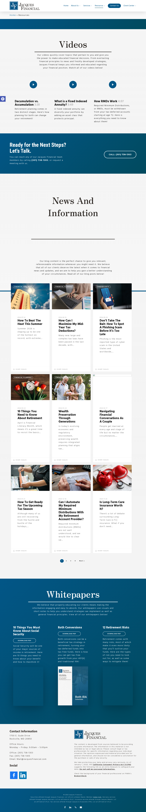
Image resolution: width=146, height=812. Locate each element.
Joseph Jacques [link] (21, 369)
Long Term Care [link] (103, 468)
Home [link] (13, 15)
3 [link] (70, 561)
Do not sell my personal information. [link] (97, 769)
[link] (3, 99)
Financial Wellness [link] (23, 287)
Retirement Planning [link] (64, 468)
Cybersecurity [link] (102, 287)
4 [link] (75, 561)
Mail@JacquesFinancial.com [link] (31, 759)
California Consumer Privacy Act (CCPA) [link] (112, 764)
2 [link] (66, 561)
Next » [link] (82, 561)
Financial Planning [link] (64, 287)
